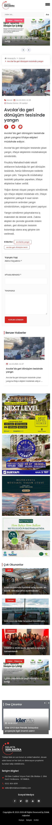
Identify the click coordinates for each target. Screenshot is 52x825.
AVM (9, 570)
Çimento (11, 631)
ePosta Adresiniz (13, 275)
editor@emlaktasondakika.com (18, 788)
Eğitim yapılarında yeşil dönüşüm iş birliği (23, 40)
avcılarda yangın (22, 242)
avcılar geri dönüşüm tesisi (16, 247)
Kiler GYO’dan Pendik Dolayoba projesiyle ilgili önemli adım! (21, 729)
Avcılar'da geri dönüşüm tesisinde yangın (24, 370)
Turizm (10, 600)
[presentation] (23, 50)
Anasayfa (11, 58)
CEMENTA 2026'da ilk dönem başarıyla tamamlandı (24, 650)
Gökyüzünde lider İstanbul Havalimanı (24, 621)
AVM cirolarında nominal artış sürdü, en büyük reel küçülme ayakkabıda (25, 589)
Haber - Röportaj (14, 20)
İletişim (29, 820)
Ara (47, 14)
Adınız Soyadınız (13, 261)
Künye (21, 820)
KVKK (36, 820)
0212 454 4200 (11, 783)
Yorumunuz (10, 290)
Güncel (21, 58)
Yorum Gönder (15, 320)
